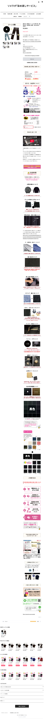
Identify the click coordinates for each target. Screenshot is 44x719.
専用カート (2, 700)
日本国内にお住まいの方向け (32, 62)
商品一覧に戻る (22, 706)
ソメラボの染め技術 (30, 13)
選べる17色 (16, 13)
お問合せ (15, 16)
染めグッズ (2, 697)
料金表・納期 (10, 13)
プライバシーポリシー (4, 712)
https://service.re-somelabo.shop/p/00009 (32, 41)
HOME (4, 13)
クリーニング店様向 (4, 693)
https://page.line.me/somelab (29, 614)
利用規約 (20, 16)
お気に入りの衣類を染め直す (5, 686)
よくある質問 (38, 13)
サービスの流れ (22, 13)
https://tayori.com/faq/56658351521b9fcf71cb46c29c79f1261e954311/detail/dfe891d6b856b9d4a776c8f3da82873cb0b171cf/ (32, 237)
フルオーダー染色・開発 (4, 690)
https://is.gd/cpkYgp (27, 52)
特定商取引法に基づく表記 (14, 712)
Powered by (20, 716)
